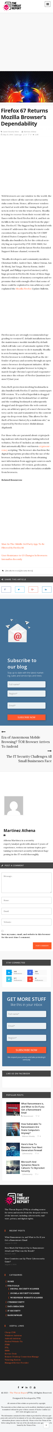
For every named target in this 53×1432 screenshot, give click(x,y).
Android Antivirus (13, 1338)
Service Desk (11, 1353)
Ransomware (28, 1116)
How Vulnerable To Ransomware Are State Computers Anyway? (31, 1128)
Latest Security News (11, 132)
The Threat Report (18, 1393)
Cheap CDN (10, 1332)
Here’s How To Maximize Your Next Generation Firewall (31, 1147)
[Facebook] (18, 1387)
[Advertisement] (26, 43)
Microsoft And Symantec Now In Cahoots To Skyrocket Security (33, 1166)
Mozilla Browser (12, 571)
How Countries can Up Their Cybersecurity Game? (25, 1260)
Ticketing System (13, 1360)
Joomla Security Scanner (25, 1293)
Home (10, 1281)
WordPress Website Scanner (26, 1297)
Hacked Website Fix (14, 1341)
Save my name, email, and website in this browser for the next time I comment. (25, 936)
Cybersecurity (27, 1154)
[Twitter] (22, 1387)
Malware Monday (28, 1136)
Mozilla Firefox (23, 288)
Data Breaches (15, 1306)
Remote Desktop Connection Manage (22, 1356)
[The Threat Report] (12, 6)
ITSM (7, 1344)
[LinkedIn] (26, 1387)
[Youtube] (35, 1387)
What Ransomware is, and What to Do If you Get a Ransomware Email (32, 1108)
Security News (26, 571)
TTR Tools (13, 1286)
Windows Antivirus (13, 1335)
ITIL (7, 1347)
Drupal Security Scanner (24, 1289)
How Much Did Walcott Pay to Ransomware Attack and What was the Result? (24, 1249)
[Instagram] (31, 1387)
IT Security (13, 1311)
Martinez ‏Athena (30, 132)
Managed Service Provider (17, 1363)
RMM (7, 1350)
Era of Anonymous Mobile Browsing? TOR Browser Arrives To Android (25, 742)
